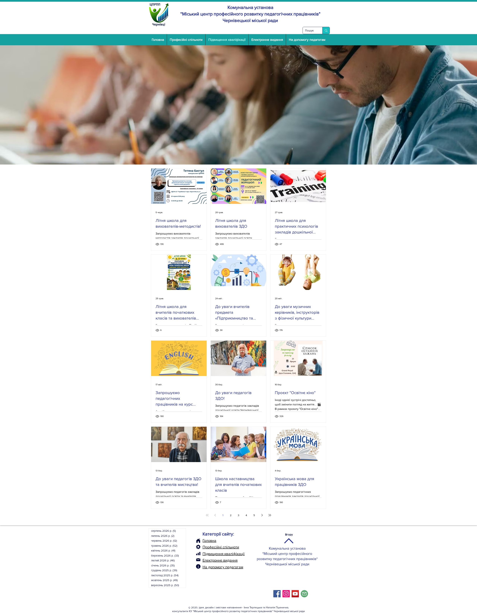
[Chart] (198, 553)
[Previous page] (215, 515)
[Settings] (198, 546)
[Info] (198, 566)
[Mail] (198, 559)
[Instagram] (286, 593)
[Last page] (269, 515)
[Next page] (262, 515)
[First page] (207, 515)
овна (212, 540)
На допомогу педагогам (223, 567)
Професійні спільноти (221, 547)
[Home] (198, 540)
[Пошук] (326, 30)
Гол (205, 540)
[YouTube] (295, 593)
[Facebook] (277, 593)
